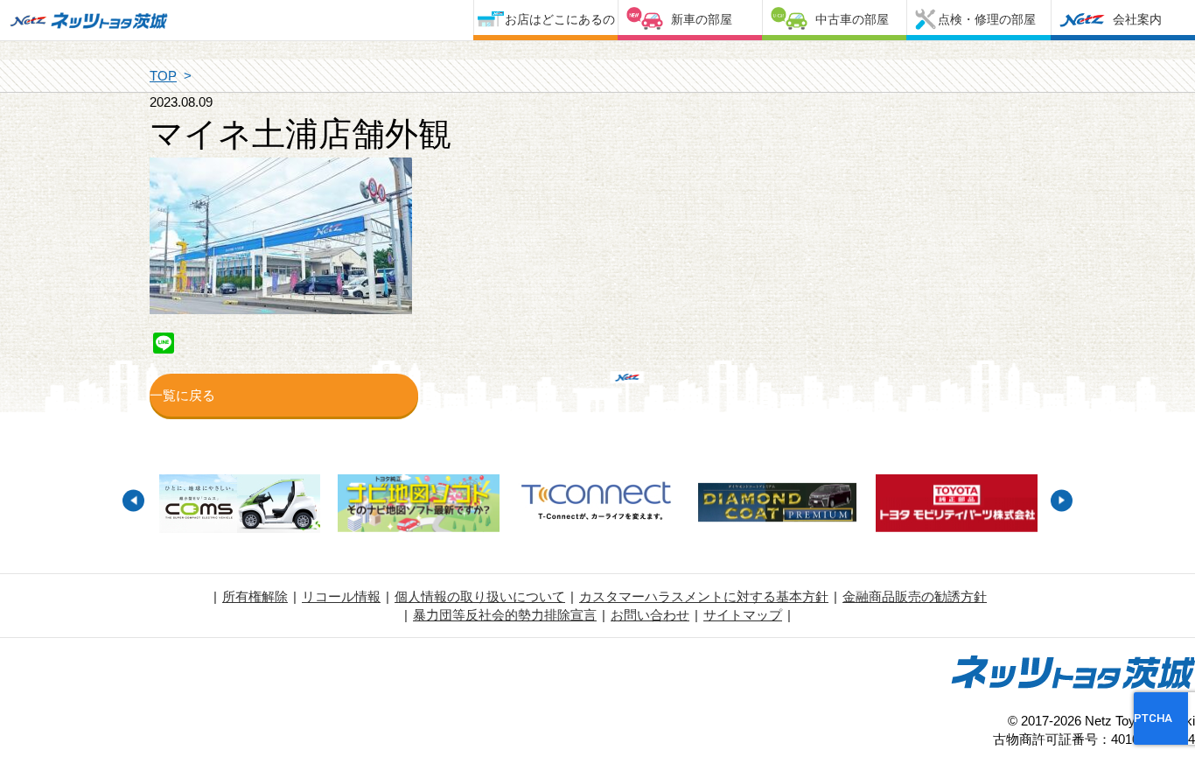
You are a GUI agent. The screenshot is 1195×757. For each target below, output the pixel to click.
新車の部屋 (701, 19)
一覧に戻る (182, 395)
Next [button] (1062, 500)
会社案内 (1137, 19)
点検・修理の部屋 (987, 19)
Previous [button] (133, 500)
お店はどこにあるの (560, 19)
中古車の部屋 (852, 19)
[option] (239, 505)
